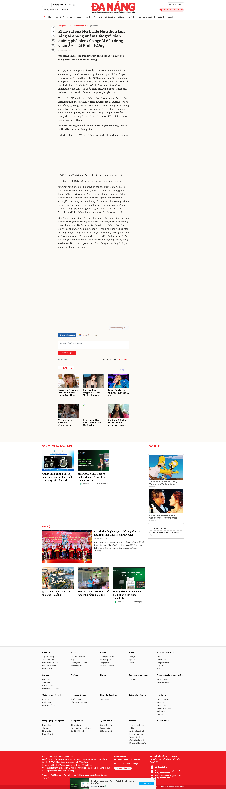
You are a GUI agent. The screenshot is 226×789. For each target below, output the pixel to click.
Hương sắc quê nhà (136, 734)
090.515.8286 (178, 10)
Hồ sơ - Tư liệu (162, 679)
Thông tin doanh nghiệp (77, 26)
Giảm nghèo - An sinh (79, 663)
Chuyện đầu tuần (106, 725)
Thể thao (120, 17)
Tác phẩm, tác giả (163, 663)
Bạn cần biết (93, 26)
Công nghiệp (104, 663)
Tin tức (131, 728)
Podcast (132, 721)
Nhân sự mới (47, 669)
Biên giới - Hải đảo (48, 705)
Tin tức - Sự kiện (163, 699)
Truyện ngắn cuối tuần (137, 731)
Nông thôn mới (47, 734)
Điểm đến (132, 660)
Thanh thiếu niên (77, 666)
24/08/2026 (50, 10)
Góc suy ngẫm (105, 728)
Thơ (158, 657)
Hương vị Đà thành (164, 708)
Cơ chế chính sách (77, 731)
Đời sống (111, 17)
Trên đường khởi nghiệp (137, 743)
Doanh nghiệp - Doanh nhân (81, 728)
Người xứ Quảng (163, 682)
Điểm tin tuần (162, 711)
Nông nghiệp (47, 725)
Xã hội (58, 17)
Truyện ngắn (161, 660)
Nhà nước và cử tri (49, 666)
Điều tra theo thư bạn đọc (80, 702)
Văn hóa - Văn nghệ (94, 17)
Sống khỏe (46, 682)
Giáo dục (80, 17)
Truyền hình (162, 695)
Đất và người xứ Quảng (137, 725)
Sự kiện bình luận (107, 721)
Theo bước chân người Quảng (165, 17)
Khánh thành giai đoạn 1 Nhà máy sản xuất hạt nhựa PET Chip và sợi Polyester (117, 533)
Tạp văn (160, 666)
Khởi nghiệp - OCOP (107, 660)
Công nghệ (132, 679)
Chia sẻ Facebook (68, 335)
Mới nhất (65, 10)
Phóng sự (160, 702)
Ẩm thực (132, 657)
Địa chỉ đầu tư (76, 725)
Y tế (105, 17)
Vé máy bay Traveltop (159, 528)
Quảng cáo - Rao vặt (137, 695)
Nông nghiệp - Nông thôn (53, 721)
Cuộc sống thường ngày (51, 688)
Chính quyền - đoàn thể (50, 663)
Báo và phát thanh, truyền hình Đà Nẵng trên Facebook (168, 772)
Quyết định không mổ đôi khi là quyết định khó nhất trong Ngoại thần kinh (57, 477)
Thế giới (128, 17)
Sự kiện (131, 663)
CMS (164, 787)
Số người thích (123, 359)
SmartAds (101, 786)
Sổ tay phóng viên (106, 731)
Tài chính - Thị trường (107, 666)
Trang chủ (62, 26)
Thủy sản (45, 728)
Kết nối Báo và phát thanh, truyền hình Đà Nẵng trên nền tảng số (165, 759)
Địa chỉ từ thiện (47, 685)
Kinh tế (66, 17)
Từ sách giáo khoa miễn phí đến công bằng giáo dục (93, 593)
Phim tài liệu (161, 705)
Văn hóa (160, 669)
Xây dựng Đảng (48, 657)
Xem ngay (147, 784)
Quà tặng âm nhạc (135, 737)
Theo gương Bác (48, 660)
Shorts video (163, 721)
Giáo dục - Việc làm (78, 657)
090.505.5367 (167, 10)
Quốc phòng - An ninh (51, 695)
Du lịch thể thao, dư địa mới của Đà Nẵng (56, 593)
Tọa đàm (160, 714)
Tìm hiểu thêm (101, 484)
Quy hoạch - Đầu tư (107, 657)
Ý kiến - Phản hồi (77, 699)
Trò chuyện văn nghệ (136, 740)
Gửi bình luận (67, 353)
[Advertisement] (93, 155)
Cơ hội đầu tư (77, 721)
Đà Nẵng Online (161, 767)
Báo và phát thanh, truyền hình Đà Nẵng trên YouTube (168, 777)
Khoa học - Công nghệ (142, 17)
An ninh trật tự (47, 699)
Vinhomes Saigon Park (159, 532)
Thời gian (113, 359)
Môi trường (46, 679)
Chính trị (51, 17)
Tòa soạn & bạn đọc (80, 695)
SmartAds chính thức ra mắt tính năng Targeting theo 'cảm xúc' (92, 477)
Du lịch (73, 17)
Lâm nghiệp (46, 731)
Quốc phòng (46, 702)
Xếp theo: (105, 359)
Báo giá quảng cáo (123, 768)
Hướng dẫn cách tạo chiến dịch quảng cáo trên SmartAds (127, 595)
